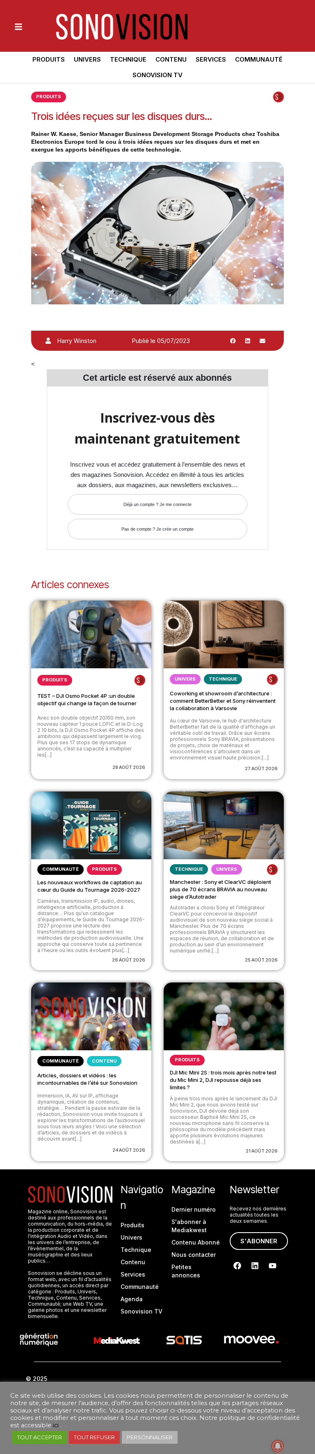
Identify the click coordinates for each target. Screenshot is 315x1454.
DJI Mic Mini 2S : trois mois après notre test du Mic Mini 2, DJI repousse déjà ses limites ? (223, 1079)
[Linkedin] (255, 1266)
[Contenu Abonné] (278, 97)
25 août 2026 (261, 960)
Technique (128, 59)
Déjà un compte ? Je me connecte (157, 504)
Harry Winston (76, 341)
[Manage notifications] (277, 1446)
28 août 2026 (128, 767)
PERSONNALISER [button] (150, 1437)
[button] (233, 341)
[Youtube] (273, 1266)
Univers (87, 59)
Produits (48, 59)
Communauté (259, 59)
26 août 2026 (128, 960)
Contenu (171, 59)
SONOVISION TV (157, 75)
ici (56, 1425)
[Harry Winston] (48, 341)
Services (211, 59)
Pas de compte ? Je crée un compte (157, 529)
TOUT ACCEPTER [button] (39, 1437)
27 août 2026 (261, 768)
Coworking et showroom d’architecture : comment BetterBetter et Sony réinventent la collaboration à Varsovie (223, 700)
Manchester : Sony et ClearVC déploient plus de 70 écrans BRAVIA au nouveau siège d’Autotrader (220, 889)
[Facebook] (237, 1266)
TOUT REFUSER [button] (94, 1437)
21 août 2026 (262, 1151)
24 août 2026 (128, 1150)
